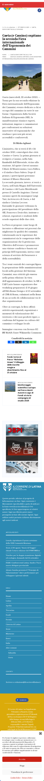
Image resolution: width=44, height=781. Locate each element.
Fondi (8, 615)
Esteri (8, 638)
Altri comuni (11, 648)
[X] (18, 342)
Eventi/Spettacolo (9, 29)
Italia (8, 643)
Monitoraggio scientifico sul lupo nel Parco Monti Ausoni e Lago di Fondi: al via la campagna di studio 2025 (27, 392)
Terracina (10, 610)
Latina (8, 601)
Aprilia (9, 606)
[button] (40, 733)
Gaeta (34, 27)
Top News (19, 29)
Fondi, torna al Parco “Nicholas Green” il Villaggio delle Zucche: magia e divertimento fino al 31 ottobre (16, 364)
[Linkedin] (25, 342)
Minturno (10, 634)
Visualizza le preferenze (22, 772)
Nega (22, 766)
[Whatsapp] (33, 342)
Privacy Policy (27, 778)
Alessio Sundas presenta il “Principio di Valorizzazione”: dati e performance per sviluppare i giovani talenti (22, 572)
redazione (12, 27)
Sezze (8, 629)
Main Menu (8, 4)
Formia (9, 620)
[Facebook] (39, 10)
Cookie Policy (15, 778)
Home (4, 54)
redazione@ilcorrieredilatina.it (28, 682)
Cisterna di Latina (13, 624)
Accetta (22, 759)
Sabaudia (12, 653)
